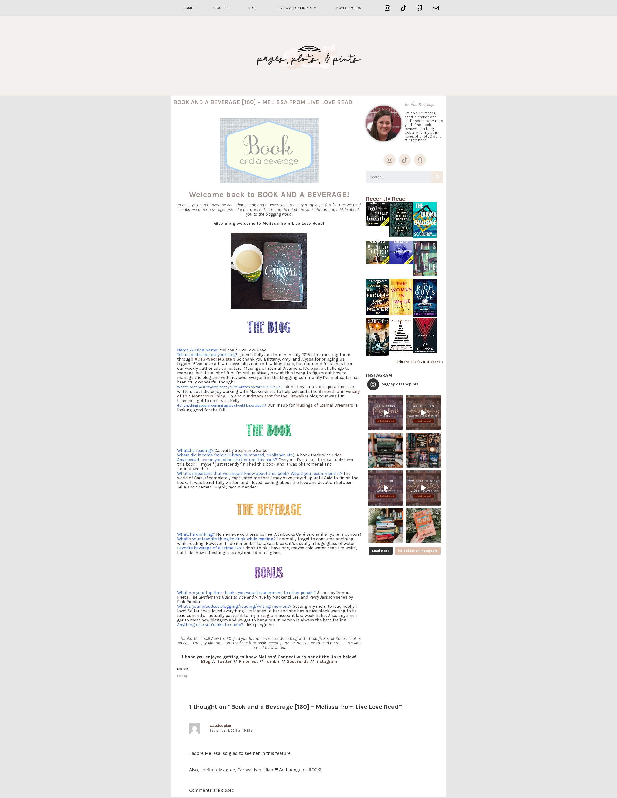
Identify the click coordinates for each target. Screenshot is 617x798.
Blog (252, 8)
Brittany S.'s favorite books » (419, 361)
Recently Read (386, 199)
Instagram (326, 661)
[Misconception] (401, 263)
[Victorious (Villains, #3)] (401, 353)
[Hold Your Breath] (377, 224)
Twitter (224, 661)
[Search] (437, 177)
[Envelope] (435, 8)
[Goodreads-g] (419, 8)
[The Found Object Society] (401, 236)
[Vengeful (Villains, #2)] (425, 352)
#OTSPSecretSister (214, 359)
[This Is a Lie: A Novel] (425, 275)
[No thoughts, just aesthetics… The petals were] (385, 488)
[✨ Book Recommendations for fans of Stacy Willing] (423, 450)
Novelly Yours (348, 8)
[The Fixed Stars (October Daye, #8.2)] (377, 354)
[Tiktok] (403, 8)
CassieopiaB (221, 725)
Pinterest (248, 661)
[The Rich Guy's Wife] (425, 315)
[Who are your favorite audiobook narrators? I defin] (423, 412)
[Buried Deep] (377, 263)
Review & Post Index (294, 8)
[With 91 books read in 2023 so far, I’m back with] (423, 488)
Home (188, 8)
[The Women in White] (401, 314)
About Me (220, 8)
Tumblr (272, 661)
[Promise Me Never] (377, 313)
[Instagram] (387, 8)
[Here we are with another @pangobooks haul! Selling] (385, 525)
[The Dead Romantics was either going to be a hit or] (423, 525)
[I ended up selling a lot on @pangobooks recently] (385, 412)
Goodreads (298, 661)
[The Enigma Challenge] (425, 236)
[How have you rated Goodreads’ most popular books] (385, 450)
